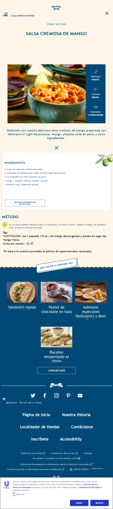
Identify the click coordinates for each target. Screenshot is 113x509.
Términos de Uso (90, 484)
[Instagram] (56, 395)
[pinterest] (68, 395)
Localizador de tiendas (40, 427)
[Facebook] (44, 395)
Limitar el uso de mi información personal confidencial (34, 469)
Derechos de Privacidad (90, 487)
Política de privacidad (31, 453)
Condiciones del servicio (63, 453)
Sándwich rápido (22, 307)
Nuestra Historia (76, 415)
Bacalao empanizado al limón (56, 356)
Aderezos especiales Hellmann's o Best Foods (91, 312)
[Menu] (7, 14)
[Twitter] (33, 395)
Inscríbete (39, 439)
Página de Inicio (36, 415)
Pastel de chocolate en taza (56, 309)
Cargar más (56, 370)
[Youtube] (80, 395)
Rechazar (99, 503)
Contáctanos (82, 427)
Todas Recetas (56, 24)
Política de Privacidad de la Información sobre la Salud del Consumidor (55, 464)
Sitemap (88, 453)
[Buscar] (106, 12)
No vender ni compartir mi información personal (56, 458)
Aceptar (79, 503)
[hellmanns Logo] (56, 7)
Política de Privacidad (22, 487)
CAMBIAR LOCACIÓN (97, 468)
